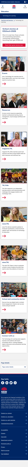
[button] (2, 7)
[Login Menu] (25, 2)
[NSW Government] (14, 390)
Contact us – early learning (8, 420)
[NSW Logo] (14, 7)
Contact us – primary (6, 413)
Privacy (3, 447)
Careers (3, 433)
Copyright (3, 437)
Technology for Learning (9, 15)
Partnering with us (6, 443)
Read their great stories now (14, 45)
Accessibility (4, 430)
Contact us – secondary (7, 416)
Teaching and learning (7, 20)
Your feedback (5, 454)
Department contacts (6, 440)
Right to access (5, 450)
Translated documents (7, 423)
